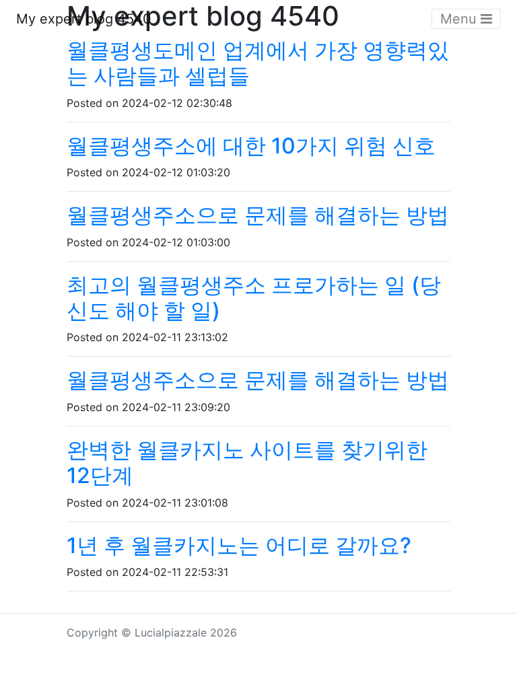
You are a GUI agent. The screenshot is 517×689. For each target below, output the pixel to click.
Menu (460, 19)
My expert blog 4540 (83, 19)
